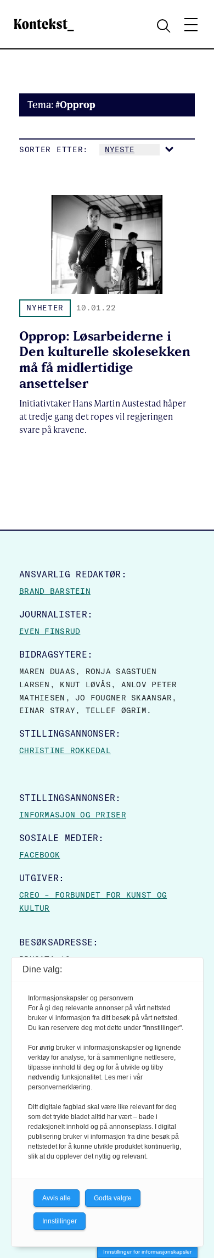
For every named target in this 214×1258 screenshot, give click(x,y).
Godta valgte (113, 1198)
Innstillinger (59, 1221)
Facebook (39, 855)
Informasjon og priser (72, 815)
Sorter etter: (53, 149)
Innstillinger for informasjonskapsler (147, 1252)
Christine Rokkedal (65, 750)
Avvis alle (56, 1198)
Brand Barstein (55, 591)
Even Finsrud (49, 631)
